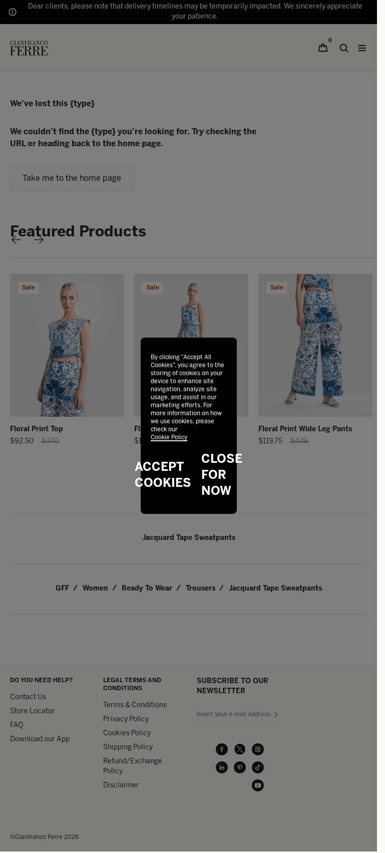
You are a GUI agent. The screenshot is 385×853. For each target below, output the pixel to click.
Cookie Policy (169, 437)
